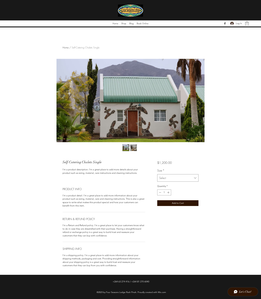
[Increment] (169, 192)
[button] (247, 23)
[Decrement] (160, 192)
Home (66, 47)
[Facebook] (224, 23)
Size (160, 170)
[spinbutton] (164, 192)
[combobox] (177, 178)
